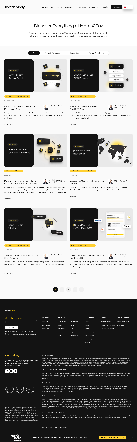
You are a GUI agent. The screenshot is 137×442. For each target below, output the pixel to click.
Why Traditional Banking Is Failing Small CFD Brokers (85, 107)
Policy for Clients (17, 334)
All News (8, 96)
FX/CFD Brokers (62, 321)
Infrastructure (46, 332)
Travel (59, 335)
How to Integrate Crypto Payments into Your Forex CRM (87, 256)
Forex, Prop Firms (96, 53)
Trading (63, 328)
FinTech (60, 332)
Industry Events (89, 335)
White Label (45, 328)
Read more (8, 124)
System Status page (123, 321)
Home (7, 310)
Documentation (121, 325)
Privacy (10, 334)
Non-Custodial (46, 325)
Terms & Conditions (106, 321)
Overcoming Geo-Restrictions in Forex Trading (87, 182)
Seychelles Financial (31, 407)
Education (74, 53)
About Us (88, 321)
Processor (45, 321)
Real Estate (74, 335)
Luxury (73, 328)
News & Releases (52, 53)
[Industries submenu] (73, 7)
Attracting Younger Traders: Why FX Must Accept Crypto (20, 107)
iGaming (60, 325)
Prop (59, 328)
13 (82, 289)
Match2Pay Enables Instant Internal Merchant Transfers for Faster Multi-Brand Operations (20, 182)
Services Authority (10, 409)
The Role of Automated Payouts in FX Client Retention (21, 256)
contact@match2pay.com (12, 365)
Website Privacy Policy (107, 328)
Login (105, 7)
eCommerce (74, 321)
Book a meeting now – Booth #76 (112, 437)
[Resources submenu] (99, 7)
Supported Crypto (90, 332)
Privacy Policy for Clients (108, 325)
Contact (116, 7)
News (87, 325)
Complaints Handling (107, 332)
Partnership (88, 339)
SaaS (72, 325)
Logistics (73, 332)
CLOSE (132, 437)
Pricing (87, 328)
